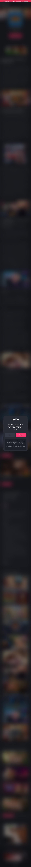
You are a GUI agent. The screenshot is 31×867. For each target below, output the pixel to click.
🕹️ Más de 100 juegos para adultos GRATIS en (15, 1)
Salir (10, 435)
